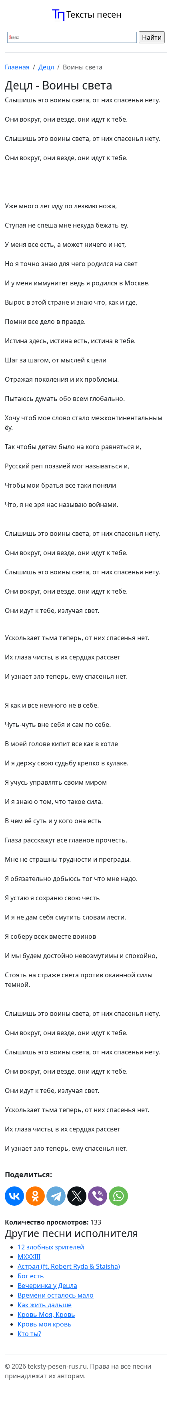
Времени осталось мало (56, 1295)
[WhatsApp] (118, 1196)
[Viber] (97, 1196)
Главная (17, 67)
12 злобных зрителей (51, 1247)
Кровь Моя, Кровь (46, 1314)
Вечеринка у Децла (47, 1285)
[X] (76, 1196)
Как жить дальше (45, 1304)
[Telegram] (56, 1196)
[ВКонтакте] (14, 1196)
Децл (46, 67)
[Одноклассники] (35, 1196)
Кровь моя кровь (45, 1324)
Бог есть (31, 1276)
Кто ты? (29, 1333)
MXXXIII (29, 1256)
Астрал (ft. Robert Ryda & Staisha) (69, 1266)
